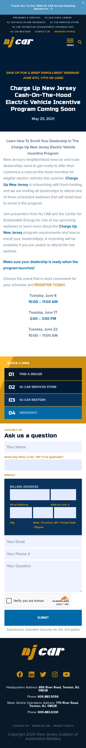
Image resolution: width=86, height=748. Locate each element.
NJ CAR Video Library (58, 17)
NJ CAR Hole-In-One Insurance (26, 22)
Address (10, 474)
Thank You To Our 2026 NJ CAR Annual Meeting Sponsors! (43, 7)
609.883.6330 (48, 712)
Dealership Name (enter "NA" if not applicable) (34, 457)
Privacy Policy (63, 725)
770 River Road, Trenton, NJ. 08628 (54, 704)
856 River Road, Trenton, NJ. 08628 (59, 688)
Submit (43, 618)
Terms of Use (41, 725)
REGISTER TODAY (49, 285)
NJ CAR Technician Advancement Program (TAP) (43, 27)
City (12, 522)
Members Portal (65, 31)
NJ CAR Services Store (64, 22)
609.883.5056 (48, 697)
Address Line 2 (60, 504)
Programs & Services (26, 17)
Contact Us (42, 31)
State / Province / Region (43, 525)
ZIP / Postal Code (65, 522)
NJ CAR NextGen (20, 31)
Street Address (19, 504)
